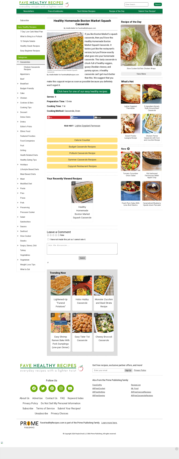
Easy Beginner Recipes (30, 51)
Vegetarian (24, 260)
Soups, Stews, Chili (28, 245)
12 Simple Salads (27, 41)
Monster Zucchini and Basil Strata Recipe (104, 303)
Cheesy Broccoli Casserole (104, 338)
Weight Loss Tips (27, 264)
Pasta (22, 188)
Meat (22, 179)
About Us (24, 398)
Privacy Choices (59, 413)
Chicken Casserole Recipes (32, 68)
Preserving (25, 207)
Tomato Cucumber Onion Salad (130, 175)
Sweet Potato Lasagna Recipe (130, 137)
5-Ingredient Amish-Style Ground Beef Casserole (152, 108)
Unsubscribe (41, 413)
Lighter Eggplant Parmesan (87, 126)
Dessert (23, 112)
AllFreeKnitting (98, 392)
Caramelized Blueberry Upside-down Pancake (152, 204)
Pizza (22, 198)
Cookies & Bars (26, 103)
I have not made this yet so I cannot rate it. (68, 239)
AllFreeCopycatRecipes (141, 392)
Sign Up (128, 370)
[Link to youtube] (70, 388)
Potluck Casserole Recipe (82, 153)
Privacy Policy (30, 403)
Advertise (37, 398)
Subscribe (24, 20)
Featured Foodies (27, 136)
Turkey (23, 250)
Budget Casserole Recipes (82, 146)
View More (141, 74)
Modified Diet (26, 184)
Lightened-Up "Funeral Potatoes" (60, 303)
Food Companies (27, 141)
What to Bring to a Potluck (31, 36)
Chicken (23, 98)
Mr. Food (134, 388)
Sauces (23, 226)
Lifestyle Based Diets (29, 169)
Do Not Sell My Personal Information (60, 403)
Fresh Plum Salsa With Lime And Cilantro (130, 204)
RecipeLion (136, 385)
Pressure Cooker (27, 212)
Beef (22, 79)
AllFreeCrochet (98, 388)
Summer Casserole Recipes (82, 159)
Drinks (23, 122)
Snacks (23, 241)
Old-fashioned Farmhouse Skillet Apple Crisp (152, 176)
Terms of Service (45, 408)
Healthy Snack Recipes (30, 46)
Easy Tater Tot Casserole (82, 338)
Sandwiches (25, 222)
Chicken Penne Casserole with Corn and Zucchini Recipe (152, 138)
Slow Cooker (25, 236)
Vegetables (25, 255)
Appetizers (25, 74)
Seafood (24, 231)
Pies (22, 193)
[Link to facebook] (34, 388)
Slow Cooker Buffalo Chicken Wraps (141, 69)
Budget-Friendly (27, 88)
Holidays (24, 164)
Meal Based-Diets (28, 174)
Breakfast (24, 84)
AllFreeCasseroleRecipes (142, 395)
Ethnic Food (25, 131)
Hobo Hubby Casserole (82, 301)
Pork (22, 203)
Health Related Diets (29, 155)
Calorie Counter (82, 140)
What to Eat (25, 269)
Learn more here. (109, 423)
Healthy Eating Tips (28, 160)
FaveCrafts (97, 385)
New (123, 148)
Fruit (22, 145)
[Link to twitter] (43, 388)
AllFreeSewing (98, 395)
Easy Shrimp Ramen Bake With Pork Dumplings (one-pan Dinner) (61, 342)
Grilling (23, 150)
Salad (22, 217)
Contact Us (51, 398)
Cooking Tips (25, 107)
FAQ (62, 398)
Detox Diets (25, 117)
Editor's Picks (26, 126)
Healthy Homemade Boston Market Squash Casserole (82, 212)
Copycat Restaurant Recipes (82, 166)
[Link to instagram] (61, 388)
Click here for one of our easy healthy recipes (82, 91)
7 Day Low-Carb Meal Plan (31, 32)
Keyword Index (76, 398)
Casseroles (25, 62)
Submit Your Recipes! (69, 408)
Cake (22, 93)
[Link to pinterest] (52, 388)
